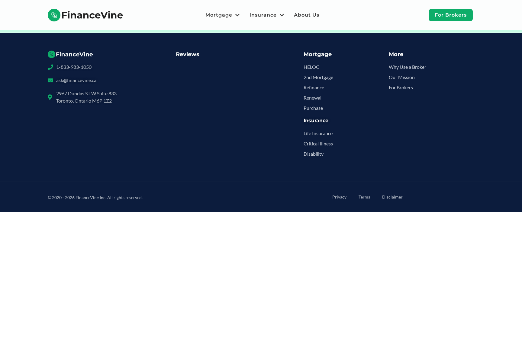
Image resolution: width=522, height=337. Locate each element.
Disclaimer (392, 196)
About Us (306, 15)
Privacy (339, 196)
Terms (364, 196)
